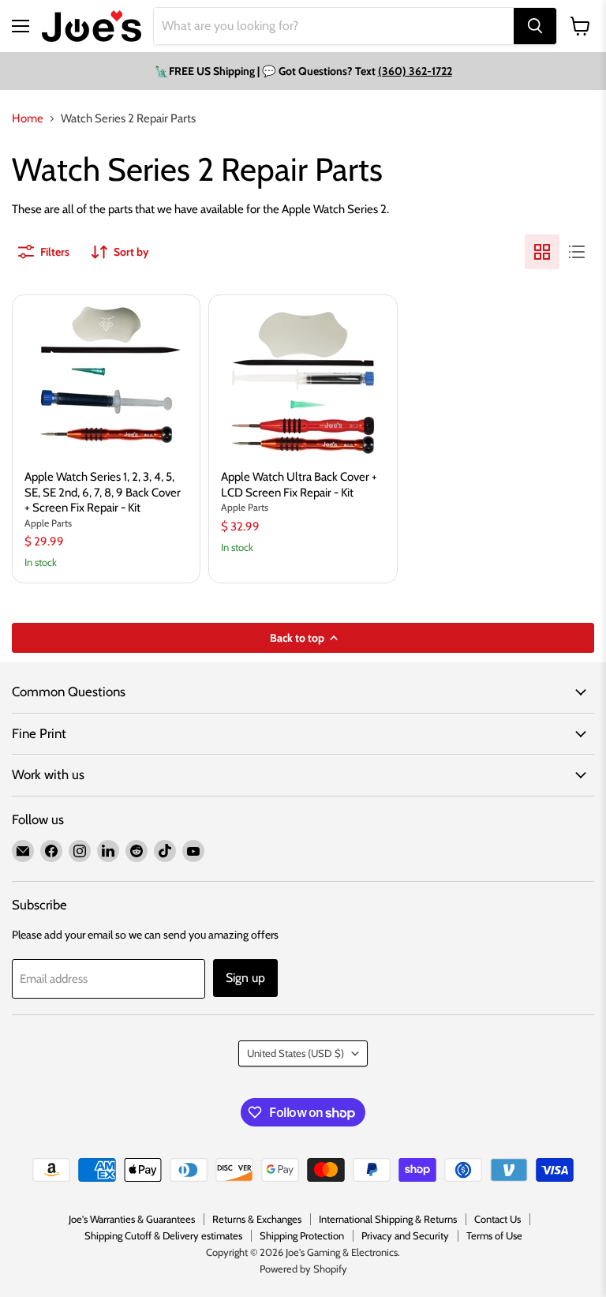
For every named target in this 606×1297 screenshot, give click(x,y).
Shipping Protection (302, 1235)
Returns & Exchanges (256, 1219)
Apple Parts (48, 523)
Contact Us (497, 1219)
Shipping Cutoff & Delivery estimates (163, 1235)
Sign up (245, 977)
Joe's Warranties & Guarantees (132, 1219)
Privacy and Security (405, 1235)
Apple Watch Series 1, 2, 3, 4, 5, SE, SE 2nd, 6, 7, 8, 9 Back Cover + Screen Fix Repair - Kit (102, 492)
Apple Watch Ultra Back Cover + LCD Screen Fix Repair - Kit (299, 485)
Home (27, 119)
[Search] (535, 26)
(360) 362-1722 (415, 71)
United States (295, 1053)
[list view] (576, 251)
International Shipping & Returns (388, 1219)
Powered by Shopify (303, 1268)
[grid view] (542, 251)
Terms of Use (494, 1235)
